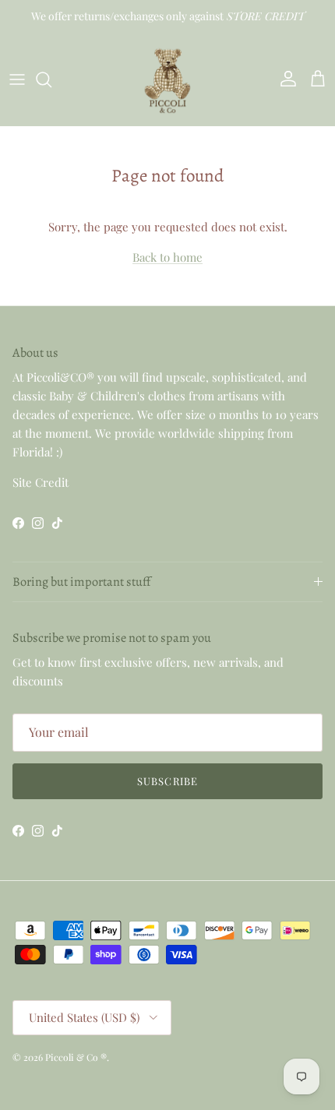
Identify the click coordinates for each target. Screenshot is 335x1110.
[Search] (51, 79)
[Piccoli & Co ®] (167, 79)
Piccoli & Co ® (76, 1057)
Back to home (167, 257)
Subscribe (167, 781)
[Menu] (17, 79)
